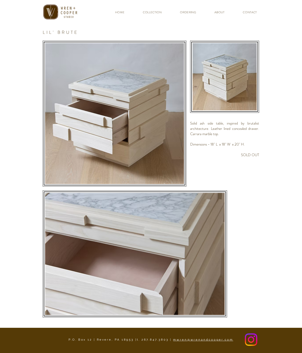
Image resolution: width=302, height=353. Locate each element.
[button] (147, 12)
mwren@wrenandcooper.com (203, 339)
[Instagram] (251, 339)
